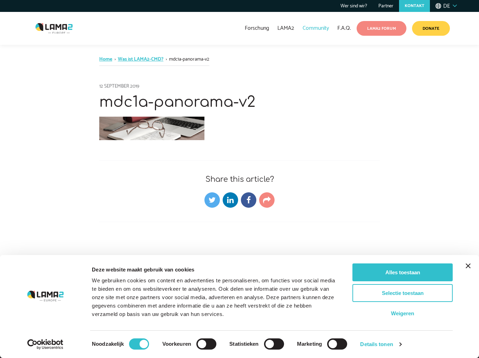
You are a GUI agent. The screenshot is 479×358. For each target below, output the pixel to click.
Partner (385, 6)
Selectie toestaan (403, 293)
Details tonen (376, 344)
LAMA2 (285, 28)
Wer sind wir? (353, 6)
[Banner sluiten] (468, 265)
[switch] (206, 344)
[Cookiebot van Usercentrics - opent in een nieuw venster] (45, 344)
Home (105, 59)
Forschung (257, 28)
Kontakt (414, 5)
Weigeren (402, 313)
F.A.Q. (344, 28)
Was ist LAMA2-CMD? (140, 59)
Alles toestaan (402, 272)
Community (316, 28)
